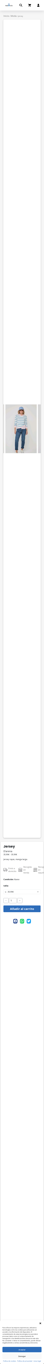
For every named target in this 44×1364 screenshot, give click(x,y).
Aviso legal (37, 1361)
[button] (40, 1323)
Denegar (22, 1356)
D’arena (7, 851)
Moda (13, 15)
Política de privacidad (24, 1361)
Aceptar (22, 1349)
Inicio (6, 15)
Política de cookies (9, 1361)
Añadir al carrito (22, 909)
